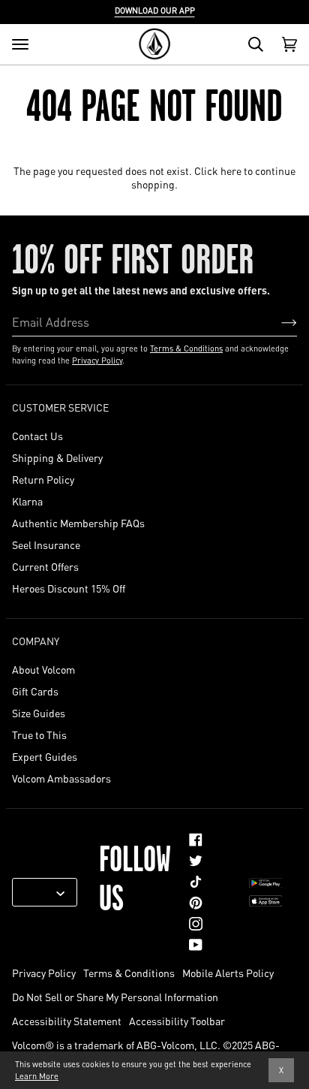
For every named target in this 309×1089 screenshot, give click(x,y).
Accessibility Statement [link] (67, 1020)
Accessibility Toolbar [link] (177, 1020)
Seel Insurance (46, 544)
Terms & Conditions (186, 348)
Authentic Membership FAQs (78, 522)
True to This (39, 734)
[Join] (277, 321)
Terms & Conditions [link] (129, 972)
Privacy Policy (97, 360)
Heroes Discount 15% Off (68, 588)
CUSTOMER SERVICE (60, 407)
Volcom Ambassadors (61, 778)
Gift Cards (35, 691)
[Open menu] (20, 44)
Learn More (36, 1076)
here (231, 170)
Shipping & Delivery (57, 457)
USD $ (39, 892)
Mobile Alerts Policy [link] (228, 972)
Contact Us (37, 435)
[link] (195, 839)
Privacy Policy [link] (44, 972)
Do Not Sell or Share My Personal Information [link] (115, 996)
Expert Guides (44, 756)
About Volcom (43, 669)
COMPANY (35, 640)
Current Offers (45, 566)
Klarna (27, 501)
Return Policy (43, 479)
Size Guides (38, 712)
